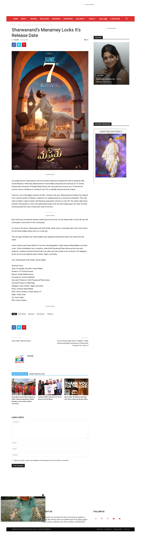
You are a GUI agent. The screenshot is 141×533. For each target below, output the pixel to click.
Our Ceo (126, 529)
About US (100, 529)
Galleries (80, 19)
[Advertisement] (111, 104)
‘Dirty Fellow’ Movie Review (21, 341)
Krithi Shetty (22, 314)
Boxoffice (56, 19)
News (23, 19)
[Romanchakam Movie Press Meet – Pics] (111, 63)
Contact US (108, 529)
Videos (91, 19)
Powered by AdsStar (89, 4)
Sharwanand (40, 314)
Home (14, 25)
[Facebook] (96, 519)
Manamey (31, 314)
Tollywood (50, 314)
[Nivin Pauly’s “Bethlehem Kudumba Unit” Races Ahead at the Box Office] (76, 387)
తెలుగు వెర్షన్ (103, 19)
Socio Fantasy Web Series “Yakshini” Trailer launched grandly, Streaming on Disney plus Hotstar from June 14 (72, 343)
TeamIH (16, 40)
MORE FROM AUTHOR (37, 374)
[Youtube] (119, 519)
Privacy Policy (118, 529)
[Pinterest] (108, 519)
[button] (43, 495)
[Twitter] (113, 519)
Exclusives (44, 19)
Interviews (68, 19)
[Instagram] (102, 519)
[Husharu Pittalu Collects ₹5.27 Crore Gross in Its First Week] (50, 387)
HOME (15, 19)
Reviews (33, 19)
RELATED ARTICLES (20, 374)
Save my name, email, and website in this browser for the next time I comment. (41, 460)
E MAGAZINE (115, 19)
